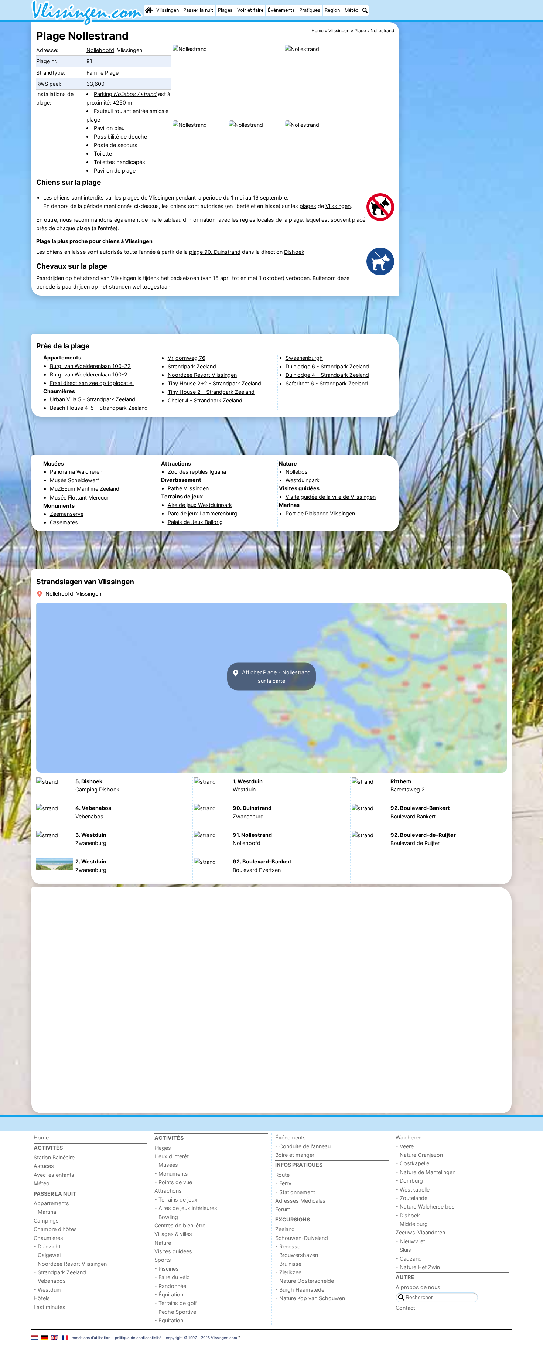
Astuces (44, 1166)
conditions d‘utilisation (91, 1337)
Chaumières (48, 1238)
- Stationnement (295, 1192)
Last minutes (49, 1307)
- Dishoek (408, 1215)
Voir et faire (250, 10)
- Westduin (47, 1290)
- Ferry (283, 1183)
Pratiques (309, 10)
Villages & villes (173, 1234)
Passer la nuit (198, 10)
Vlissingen (167, 10)
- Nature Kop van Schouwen (310, 1298)
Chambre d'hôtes (55, 1229)
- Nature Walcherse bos (425, 1206)
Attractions (168, 1190)
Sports (162, 1260)
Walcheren (408, 1137)
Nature (162, 1243)
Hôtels (42, 1298)
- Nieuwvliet (410, 1241)
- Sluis (403, 1250)
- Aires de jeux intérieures (185, 1208)
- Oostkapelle (412, 1163)
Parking (125, 94)
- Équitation (168, 1294)
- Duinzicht (47, 1246)
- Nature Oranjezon (419, 1155)
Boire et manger (294, 1155)
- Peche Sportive (175, 1312)
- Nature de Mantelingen (425, 1172)
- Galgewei (47, 1255)
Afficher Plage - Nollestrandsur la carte (275, 676)
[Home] (149, 10)
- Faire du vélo (172, 1277)
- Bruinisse (288, 1264)
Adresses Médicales (300, 1200)
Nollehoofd (100, 50)
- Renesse (287, 1246)
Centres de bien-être (179, 1225)
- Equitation (168, 1320)
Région (332, 10)
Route (282, 1175)
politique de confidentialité (138, 1337)
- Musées (166, 1165)
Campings (46, 1220)
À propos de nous (418, 1287)
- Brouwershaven (296, 1255)
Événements (281, 10)
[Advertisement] (456, 192)
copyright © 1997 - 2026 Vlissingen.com (201, 1337)
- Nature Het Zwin (418, 1267)
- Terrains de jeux (175, 1199)
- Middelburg (412, 1224)
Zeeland (285, 1229)
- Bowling (166, 1217)
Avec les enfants (54, 1175)
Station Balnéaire (54, 1157)
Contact (405, 1308)
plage (296, 220)
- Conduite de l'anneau (303, 1146)
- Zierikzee (288, 1272)
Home (41, 1137)
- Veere (405, 1146)
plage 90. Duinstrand (214, 252)
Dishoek (294, 252)
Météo (352, 10)
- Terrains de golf (175, 1303)
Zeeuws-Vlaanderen (420, 1232)
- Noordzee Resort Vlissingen (70, 1264)
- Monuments (171, 1173)
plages (131, 197)
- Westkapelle (413, 1189)
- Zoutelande (411, 1198)
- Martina (45, 1212)
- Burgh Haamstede (299, 1290)
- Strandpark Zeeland (60, 1272)
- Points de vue (173, 1182)
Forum (283, 1209)
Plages (225, 10)
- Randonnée (170, 1286)
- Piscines (166, 1268)
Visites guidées (173, 1251)
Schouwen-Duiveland (301, 1238)
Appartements (51, 1203)
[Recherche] (365, 10)
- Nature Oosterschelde (304, 1281)
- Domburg (409, 1181)
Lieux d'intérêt (171, 1156)
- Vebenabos (50, 1281)
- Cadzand (409, 1258)
